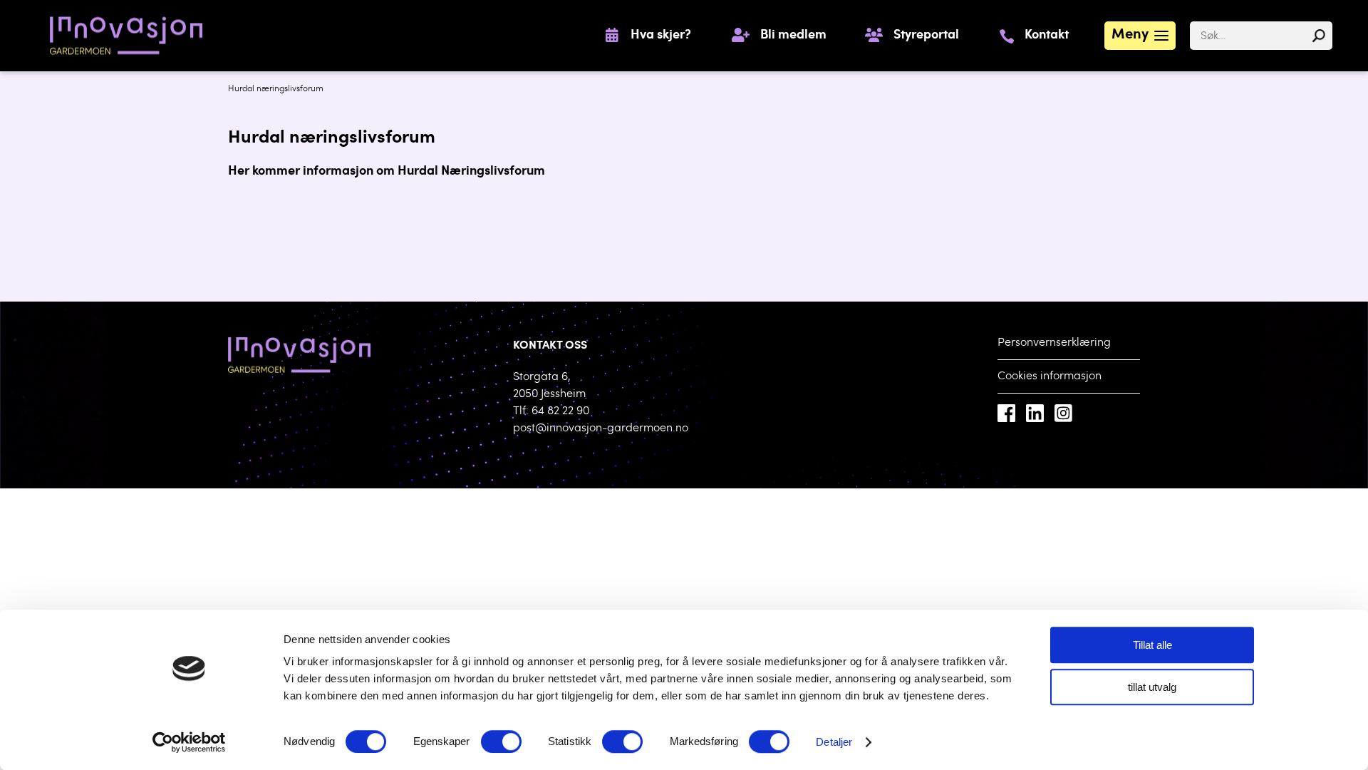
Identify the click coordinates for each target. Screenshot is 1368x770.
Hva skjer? (661, 35)
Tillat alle (1152, 645)
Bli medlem (793, 35)
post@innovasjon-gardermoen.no (600, 428)
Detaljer (834, 742)
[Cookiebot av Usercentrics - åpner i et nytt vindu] (189, 742)
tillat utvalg (1152, 687)
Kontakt (1047, 35)
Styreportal (926, 35)
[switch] (501, 741)
